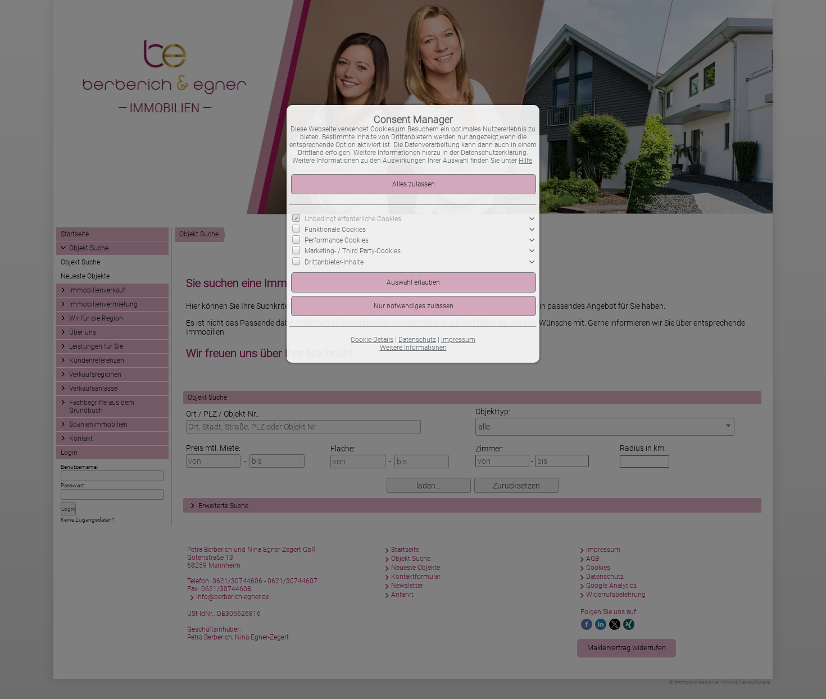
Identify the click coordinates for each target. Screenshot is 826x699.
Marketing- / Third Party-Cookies (353, 251)
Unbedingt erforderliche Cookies (353, 219)
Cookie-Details (372, 340)
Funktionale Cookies (335, 230)
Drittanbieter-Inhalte (334, 262)
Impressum (458, 340)
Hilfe (525, 161)
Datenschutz (417, 340)
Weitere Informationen (413, 347)
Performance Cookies (337, 240)
